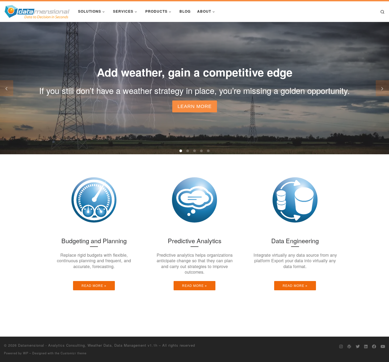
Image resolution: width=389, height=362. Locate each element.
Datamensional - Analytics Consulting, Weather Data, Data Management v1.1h (87, 345)
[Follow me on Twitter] (358, 346)
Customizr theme (74, 353)
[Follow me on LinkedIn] (366, 346)
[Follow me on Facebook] (374, 346)
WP (25, 353)
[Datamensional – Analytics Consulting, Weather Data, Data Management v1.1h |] (37, 10)
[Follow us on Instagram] (341, 346)
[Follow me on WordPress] (349, 346)
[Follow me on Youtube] (383, 346)
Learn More (195, 106)
